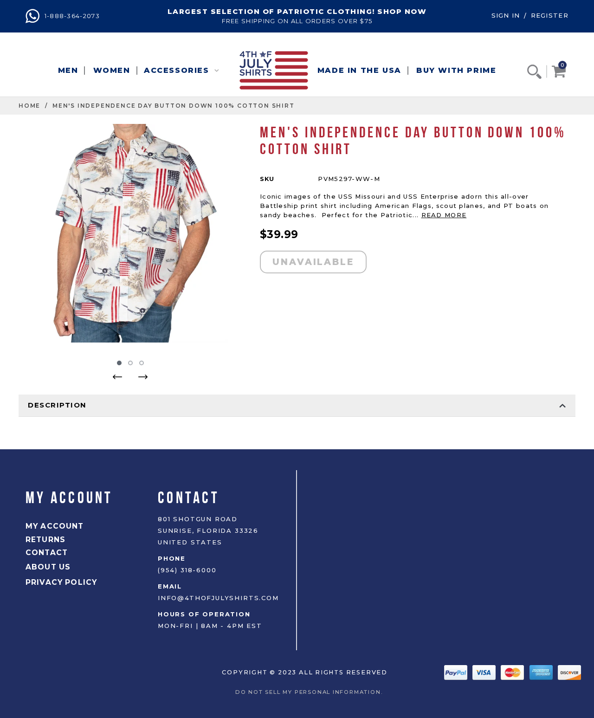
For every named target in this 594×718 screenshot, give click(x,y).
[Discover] (569, 672)
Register (549, 15)
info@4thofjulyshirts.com (218, 598)
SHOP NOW (401, 11)
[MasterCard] (513, 672)
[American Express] (542, 672)
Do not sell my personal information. (311, 692)
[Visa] (485, 672)
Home (29, 105)
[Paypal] (457, 672)
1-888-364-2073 (71, 15)
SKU (267, 178)
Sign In (505, 15)
